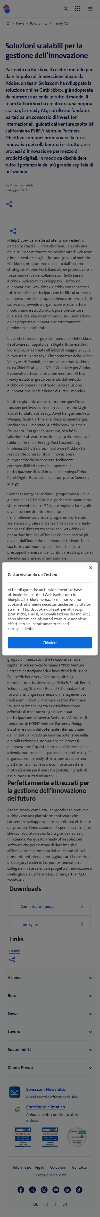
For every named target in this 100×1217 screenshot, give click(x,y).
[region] (49, 608)
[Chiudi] (90, 567)
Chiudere (50, 642)
